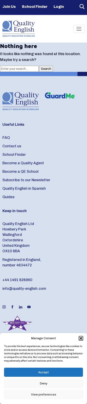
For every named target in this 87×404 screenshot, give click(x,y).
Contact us (11, 146)
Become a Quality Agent (23, 163)
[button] (81, 338)
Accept (43, 372)
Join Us (9, 7)
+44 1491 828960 (17, 280)
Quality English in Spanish (24, 188)
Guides (8, 197)
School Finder (35, 7)
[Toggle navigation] (79, 29)
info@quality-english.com (24, 289)
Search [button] (82, 6)
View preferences (43, 394)
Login (59, 7)
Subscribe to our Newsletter (26, 180)
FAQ (6, 138)
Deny (43, 383)
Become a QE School (20, 172)
